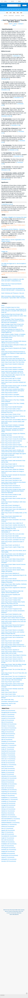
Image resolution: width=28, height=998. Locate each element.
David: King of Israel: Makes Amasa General (12, 559)
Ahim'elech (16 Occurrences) (8, 724)
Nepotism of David (6, 705)
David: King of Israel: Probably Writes (11, 600)
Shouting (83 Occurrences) (8, 847)
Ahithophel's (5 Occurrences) (8, 859)
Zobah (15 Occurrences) (7, 735)
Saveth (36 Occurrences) (7, 743)
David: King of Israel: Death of (9, 464)
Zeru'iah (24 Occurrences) (8, 762)
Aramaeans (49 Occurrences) (9, 793)
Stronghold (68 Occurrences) (8, 712)
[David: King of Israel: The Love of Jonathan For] (26, 445)
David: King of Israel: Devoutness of (10, 485)
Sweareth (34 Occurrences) (8, 820)
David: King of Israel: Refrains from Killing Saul (13, 619)
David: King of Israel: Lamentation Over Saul (12, 539)
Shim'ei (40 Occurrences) (7, 786)
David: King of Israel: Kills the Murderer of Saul (13, 537)
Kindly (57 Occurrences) (7, 749)
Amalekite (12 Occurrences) (8, 801)
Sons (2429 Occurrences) (8, 768)
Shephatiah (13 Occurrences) (9, 784)
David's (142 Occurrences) (8, 710)
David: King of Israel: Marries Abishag (11, 568)
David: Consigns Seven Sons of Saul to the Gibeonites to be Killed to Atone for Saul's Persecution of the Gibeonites (12, 326)
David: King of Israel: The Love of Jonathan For (13, 676)
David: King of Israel (6, 339)
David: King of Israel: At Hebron (9, 392)
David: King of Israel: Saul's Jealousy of (11, 641)
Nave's (10, 23)
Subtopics (20, 23)
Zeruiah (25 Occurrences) (8, 770)
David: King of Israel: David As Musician (11, 441)
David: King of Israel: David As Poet (10, 442)
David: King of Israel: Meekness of (10, 573)
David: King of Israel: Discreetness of (11, 487)
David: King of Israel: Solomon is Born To (12, 659)
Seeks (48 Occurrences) (7, 834)
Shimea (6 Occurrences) (7, 782)
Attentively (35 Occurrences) (8, 776)
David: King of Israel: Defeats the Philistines (12, 469)
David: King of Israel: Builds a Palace (11, 408)
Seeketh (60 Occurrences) (8, 733)
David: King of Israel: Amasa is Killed (10, 380)
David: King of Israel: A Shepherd (9, 356)
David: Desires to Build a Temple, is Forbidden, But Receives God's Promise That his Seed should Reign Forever (13, 336)
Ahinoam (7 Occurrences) (8, 726)
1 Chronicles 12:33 (13, 150)
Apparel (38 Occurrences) (8, 830)
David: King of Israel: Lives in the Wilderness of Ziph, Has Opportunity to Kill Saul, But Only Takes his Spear (13, 555)
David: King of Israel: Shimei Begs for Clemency (13, 655)
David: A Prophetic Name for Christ (10, 307)
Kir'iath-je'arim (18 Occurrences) (9, 855)
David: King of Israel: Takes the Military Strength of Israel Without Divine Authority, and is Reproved (13, 666)
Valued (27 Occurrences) (7, 857)
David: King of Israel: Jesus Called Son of (12, 523)
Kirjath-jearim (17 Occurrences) (9, 799)
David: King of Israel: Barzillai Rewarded (11, 407)
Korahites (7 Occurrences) (8, 755)
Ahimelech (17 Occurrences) (8, 764)
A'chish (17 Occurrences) (7, 714)
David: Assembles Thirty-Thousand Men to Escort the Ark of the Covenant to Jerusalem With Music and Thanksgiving (12, 321)
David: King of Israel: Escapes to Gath (11, 494)
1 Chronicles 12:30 (15, 125)
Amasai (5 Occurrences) (7, 774)
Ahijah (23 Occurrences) (7, 807)
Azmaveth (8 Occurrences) (8, 803)
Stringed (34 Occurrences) (8, 730)
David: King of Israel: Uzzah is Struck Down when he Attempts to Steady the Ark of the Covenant (12, 685)
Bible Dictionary (16, 296)
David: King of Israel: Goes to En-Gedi (11, 507)
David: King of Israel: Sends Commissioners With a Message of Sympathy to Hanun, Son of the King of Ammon (13, 646)
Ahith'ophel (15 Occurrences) (8, 778)
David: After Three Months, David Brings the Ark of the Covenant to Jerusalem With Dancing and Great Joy (13, 311)
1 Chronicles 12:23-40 (7, 204)
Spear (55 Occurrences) (7, 787)
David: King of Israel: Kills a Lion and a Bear (12, 534)
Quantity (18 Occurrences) (8, 753)
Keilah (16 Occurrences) (7, 720)
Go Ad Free (2, 995)
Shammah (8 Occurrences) (8, 751)
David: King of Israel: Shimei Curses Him (11, 657)
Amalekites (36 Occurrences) (8, 843)
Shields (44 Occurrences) (8, 842)
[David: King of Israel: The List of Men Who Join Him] (1, 445)
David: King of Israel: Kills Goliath (10, 536)
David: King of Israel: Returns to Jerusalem (12, 630)
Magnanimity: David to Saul (8, 703)
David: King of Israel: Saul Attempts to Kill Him (13, 635)
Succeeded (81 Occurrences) (9, 836)
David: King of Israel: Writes (8, 694)
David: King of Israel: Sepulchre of (10, 649)
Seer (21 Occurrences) (7, 828)
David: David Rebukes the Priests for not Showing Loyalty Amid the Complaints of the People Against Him (12, 331)
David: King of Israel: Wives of (9, 692)
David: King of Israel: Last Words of (10, 545)
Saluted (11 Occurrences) (8, 811)
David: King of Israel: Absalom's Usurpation (12, 369)
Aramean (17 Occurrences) (8, 757)
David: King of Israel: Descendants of (11, 478)
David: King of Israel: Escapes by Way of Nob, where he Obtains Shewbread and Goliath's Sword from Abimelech (13, 491)
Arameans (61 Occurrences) (8, 849)
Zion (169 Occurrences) (7, 840)
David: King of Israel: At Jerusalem (10, 394)
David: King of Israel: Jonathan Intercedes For (13, 525)
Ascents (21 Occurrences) (8, 760)
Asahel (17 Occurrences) (7, 747)
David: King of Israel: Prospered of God (11, 608)
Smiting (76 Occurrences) (8, 795)
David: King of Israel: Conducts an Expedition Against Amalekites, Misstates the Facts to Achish (13, 430)
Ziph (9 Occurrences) (6, 739)
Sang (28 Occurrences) (7, 766)
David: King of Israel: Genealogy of (10, 505)
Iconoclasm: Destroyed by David (9, 701)
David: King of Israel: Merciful (9, 578)
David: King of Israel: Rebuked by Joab (11, 614)
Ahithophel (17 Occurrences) (8, 745)
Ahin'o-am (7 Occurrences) (8, 758)
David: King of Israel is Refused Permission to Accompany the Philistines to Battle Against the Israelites (13, 353)
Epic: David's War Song (7, 699)
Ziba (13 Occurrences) (7, 722)
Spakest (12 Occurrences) (8, 814)
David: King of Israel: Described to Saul (11, 480)
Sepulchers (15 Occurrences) (9, 816)
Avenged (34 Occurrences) (8, 805)
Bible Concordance (6, 296)
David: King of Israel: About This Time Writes (12, 362)
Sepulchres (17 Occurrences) (9, 824)
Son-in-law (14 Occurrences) (8, 728)
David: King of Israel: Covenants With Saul (12, 437)
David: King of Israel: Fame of (9, 496)
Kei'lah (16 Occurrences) (7, 716)
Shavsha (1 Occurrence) (7, 813)
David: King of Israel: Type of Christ (10, 681)
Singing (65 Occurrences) (8, 851)
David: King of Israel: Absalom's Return (11, 367)
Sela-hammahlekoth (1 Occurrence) (10, 818)
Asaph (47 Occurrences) (7, 838)
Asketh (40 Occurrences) (7, 737)
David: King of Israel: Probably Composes (12, 598)
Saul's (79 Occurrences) (7, 845)
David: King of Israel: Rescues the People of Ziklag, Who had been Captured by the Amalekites (12, 626)
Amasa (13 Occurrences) (7, 780)
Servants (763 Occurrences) (8, 861)
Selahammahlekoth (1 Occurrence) (10, 822)
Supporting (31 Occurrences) (8, 791)
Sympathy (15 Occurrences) (8, 741)
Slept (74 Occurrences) (7, 832)
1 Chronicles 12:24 (18, 97)
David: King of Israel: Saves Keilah (10, 642)
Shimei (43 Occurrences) (7, 826)
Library (15, 23)
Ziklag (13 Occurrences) (7, 731)
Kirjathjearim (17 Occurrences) (9, 797)
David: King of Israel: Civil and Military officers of (13, 419)
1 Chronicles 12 (16, 56)
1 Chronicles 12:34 (18, 156)
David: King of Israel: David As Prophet (11, 444)
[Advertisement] (15, 889)
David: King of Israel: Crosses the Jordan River (13, 439)
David (2, 305)
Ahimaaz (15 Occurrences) (8, 809)
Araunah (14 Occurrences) (8, 718)
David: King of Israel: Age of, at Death (11, 378)
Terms (14, 25)
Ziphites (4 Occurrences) (7, 772)
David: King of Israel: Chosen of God (10, 414)
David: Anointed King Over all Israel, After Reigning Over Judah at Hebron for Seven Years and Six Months (13, 316)
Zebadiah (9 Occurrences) (8, 853)
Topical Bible (12, 297)
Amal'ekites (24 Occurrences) (9, 789)
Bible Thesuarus (21, 297)
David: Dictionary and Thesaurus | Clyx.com (12, 293)
